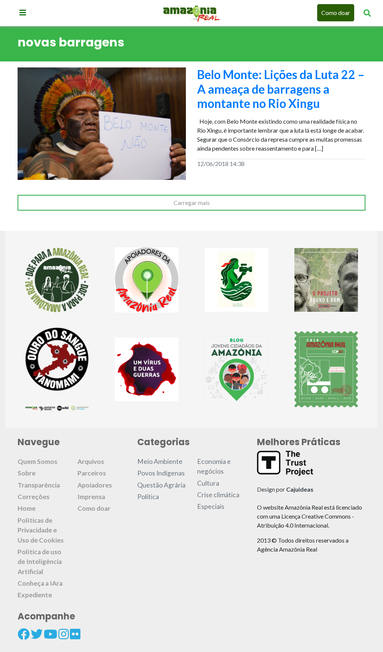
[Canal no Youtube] (50, 634)
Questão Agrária (161, 485)
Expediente (35, 595)
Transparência (39, 485)
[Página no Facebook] (24, 634)
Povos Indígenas (161, 473)
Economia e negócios (214, 466)
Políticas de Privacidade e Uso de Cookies (41, 530)
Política (148, 497)
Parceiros (91, 473)
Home (27, 508)
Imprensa (91, 497)
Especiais (210, 506)
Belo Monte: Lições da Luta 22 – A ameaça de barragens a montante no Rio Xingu (281, 89)
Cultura (208, 483)
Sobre (27, 473)
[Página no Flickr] (75, 634)
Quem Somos (37, 461)
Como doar (335, 12)
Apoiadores (94, 485)
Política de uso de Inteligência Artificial (40, 562)
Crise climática (218, 495)
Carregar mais (192, 202)
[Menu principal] (23, 12)
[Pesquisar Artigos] (367, 12)
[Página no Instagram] (63, 634)
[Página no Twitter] (37, 634)
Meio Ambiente (160, 461)
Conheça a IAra (40, 583)
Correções (33, 497)
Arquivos (90, 461)
